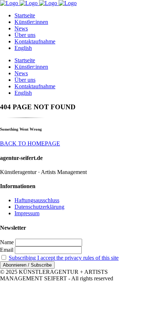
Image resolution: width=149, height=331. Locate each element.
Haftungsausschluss (36, 200)
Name (7, 242)
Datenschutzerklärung (39, 207)
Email (6, 250)
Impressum (26, 213)
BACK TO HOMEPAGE (30, 143)
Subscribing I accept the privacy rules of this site (64, 258)
